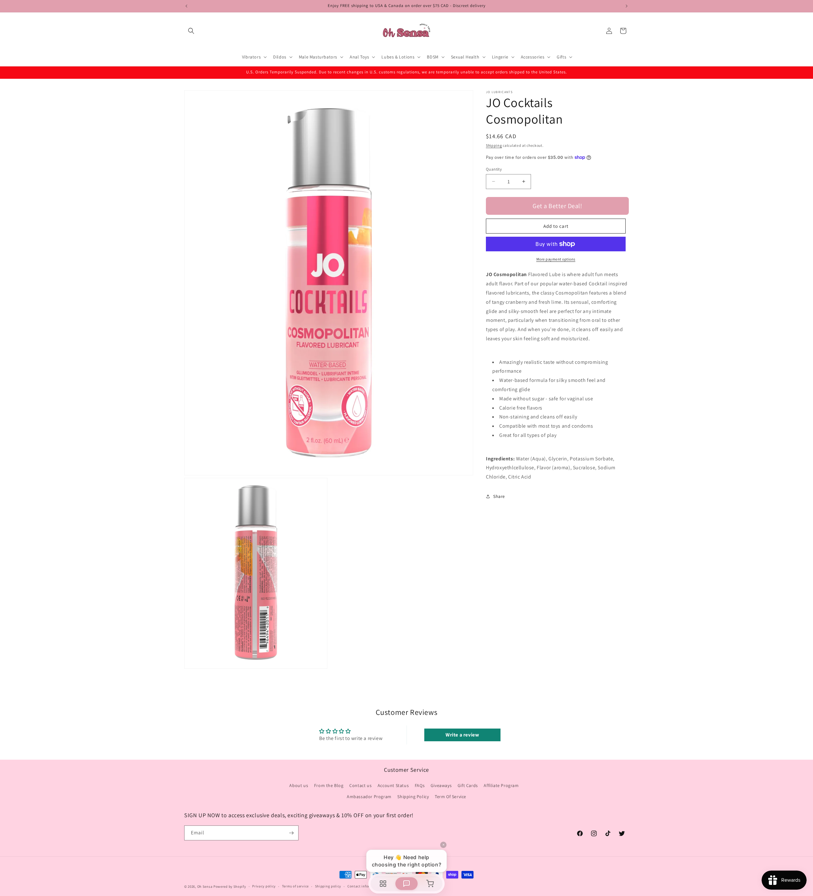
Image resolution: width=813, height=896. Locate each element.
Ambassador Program (369, 796)
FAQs (420, 785)
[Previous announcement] (186, 6)
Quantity (494, 169)
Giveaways (441, 785)
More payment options (555, 259)
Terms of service (295, 886)
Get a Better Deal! (557, 206)
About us (298, 785)
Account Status (393, 785)
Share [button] (499, 496)
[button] (191, 31)
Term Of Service (450, 796)
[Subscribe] (291, 832)
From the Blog (329, 785)
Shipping (494, 145)
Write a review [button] (462, 734)
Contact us (360, 785)
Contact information (364, 886)
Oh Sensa (205, 886)
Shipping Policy (413, 796)
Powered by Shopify (229, 886)
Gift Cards (468, 785)
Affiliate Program (501, 785)
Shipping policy (328, 886)
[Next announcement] (627, 6)
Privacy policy (264, 886)
